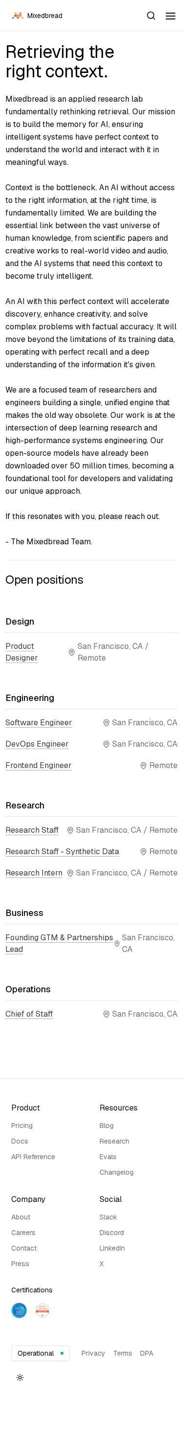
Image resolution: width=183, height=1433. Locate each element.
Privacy (93, 1353)
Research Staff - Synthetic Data (62, 851)
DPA (146, 1353)
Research (114, 1141)
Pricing (22, 1125)
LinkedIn (112, 1248)
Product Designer (21, 652)
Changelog (117, 1172)
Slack (108, 1217)
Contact (24, 1248)
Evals (108, 1156)
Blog (107, 1125)
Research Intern (33, 873)
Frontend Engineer (38, 765)
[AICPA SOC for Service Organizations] (19, 1310)
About (20, 1217)
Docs (19, 1141)
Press (20, 1263)
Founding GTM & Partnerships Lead (59, 943)
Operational (36, 1353)
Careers (23, 1232)
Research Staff (32, 830)
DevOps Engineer (37, 744)
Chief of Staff (29, 1014)
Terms (122, 1353)
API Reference (33, 1156)
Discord (112, 1232)
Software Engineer (38, 722)
